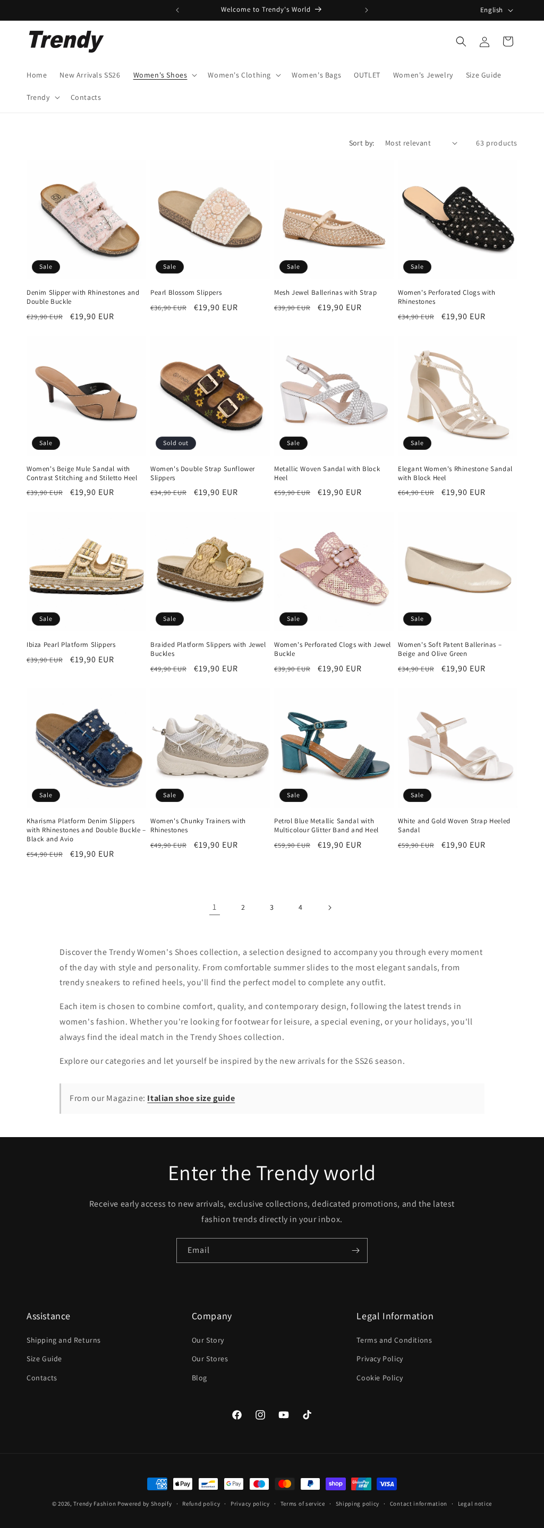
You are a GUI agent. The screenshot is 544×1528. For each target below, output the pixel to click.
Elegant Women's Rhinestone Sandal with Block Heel (455, 473)
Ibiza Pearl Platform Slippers (71, 645)
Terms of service (302, 1503)
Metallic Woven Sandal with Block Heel (327, 473)
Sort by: (362, 143)
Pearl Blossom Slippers (186, 292)
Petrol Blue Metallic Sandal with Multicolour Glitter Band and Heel (326, 825)
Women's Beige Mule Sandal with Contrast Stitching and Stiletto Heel (82, 473)
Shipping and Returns (64, 1340)
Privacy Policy (379, 1358)
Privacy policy (250, 1503)
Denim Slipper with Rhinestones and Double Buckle (83, 297)
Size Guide (44, 1358)
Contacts (42, 1377)
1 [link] (214, 906)
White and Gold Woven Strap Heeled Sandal (454, 825)
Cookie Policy (379, 1377)
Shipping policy (358, 1503)
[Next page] (329, 907)
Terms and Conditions (394, 1340)
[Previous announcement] (177, 10)
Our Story (208, 1340)
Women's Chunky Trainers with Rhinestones (198, 825)
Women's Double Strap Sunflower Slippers (202, 473)
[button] (164, 75)
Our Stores (210, 1358)
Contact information (418, 1503)
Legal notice (475, 1503)
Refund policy (201, 1503)
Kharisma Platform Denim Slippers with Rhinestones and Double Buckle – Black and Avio (86, 830)
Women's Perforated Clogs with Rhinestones (446, 297)
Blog (199, 1377)
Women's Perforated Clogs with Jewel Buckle (332, 649)
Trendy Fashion (94, 1503)
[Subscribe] (355, 1250)
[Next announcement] (366, 10)
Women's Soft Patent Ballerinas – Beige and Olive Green (450, 649)
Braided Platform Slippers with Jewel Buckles (208, 649)
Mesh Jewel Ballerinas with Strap (325, 292)
